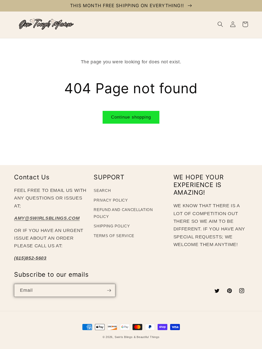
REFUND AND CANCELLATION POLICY (123, 213)
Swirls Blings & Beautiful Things (137, 337)
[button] (220, 24)
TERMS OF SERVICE (114, 236)
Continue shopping (131, 117)
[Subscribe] (109, 290)
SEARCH (102, 190)
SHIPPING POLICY (112, 226)
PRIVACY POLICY (111, 200)
